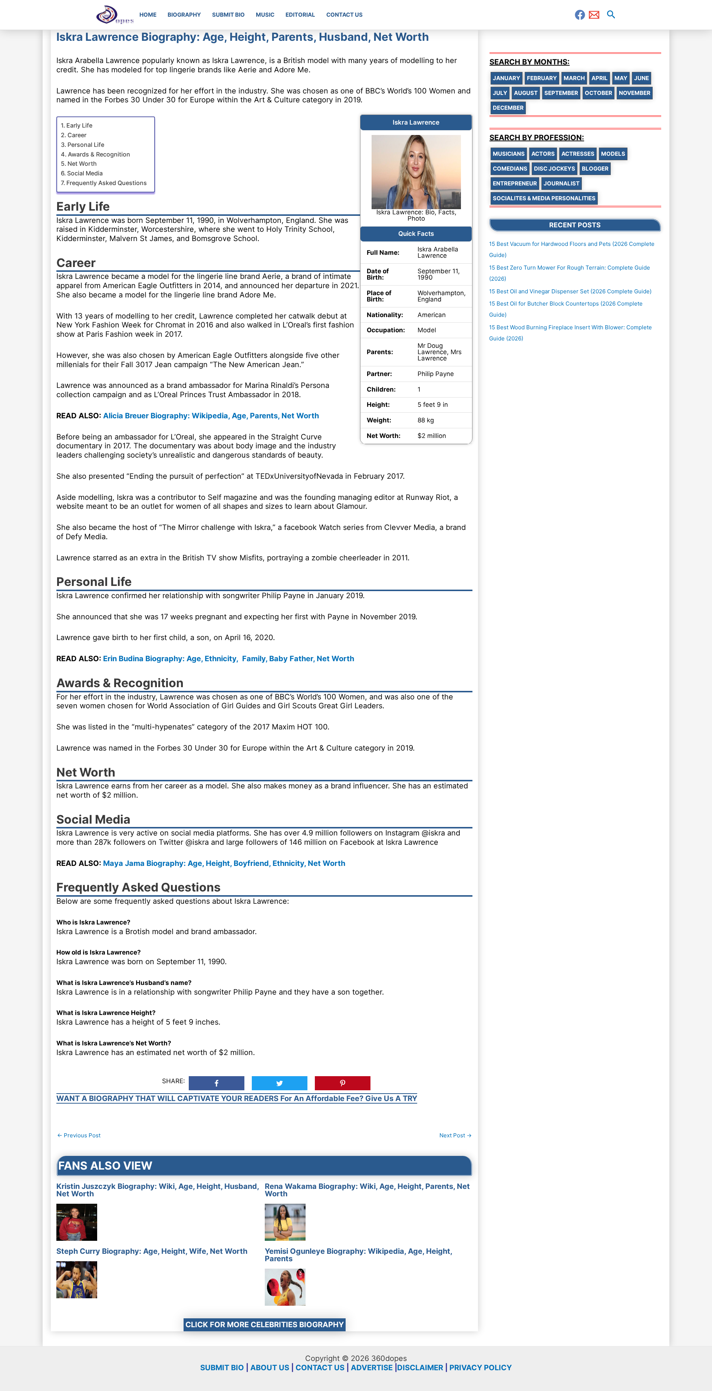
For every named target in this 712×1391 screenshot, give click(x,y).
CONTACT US (320, 1367)
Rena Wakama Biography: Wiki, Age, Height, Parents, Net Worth (367, 1190)
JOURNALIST (562, 183)
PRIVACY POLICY (480, 1367)
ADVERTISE (372, 1367)
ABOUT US (269, 1367)
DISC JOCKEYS (554, 168)
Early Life (79, 125)
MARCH (574, 78)
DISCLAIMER (420, 1367)
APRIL (599, 78)
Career (76, 135)
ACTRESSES (577, 153)
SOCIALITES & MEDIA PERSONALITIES (544, 198)
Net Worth (82, 163)
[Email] (594, 15)
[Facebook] (580, 15)
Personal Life (85, 144)
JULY (500, 92)
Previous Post (78, 1135)
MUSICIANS (509, 153)
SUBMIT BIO (222, 1367)
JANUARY (506, 78)
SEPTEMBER (561, 92)
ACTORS (543, 153)
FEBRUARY (542, 78)
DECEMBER (508, 107)
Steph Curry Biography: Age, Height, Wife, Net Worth (151, 1251)
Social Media (85, 173)
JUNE (641, 78)
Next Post (455, 1135)
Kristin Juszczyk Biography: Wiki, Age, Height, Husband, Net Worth (157, 1190)
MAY (620, 78)
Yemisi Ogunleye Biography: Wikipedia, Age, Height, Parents (358, 1255)
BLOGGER (595, 168)
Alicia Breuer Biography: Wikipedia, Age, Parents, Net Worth (211, 415)
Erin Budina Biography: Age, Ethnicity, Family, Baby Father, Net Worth (228, 658)
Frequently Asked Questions (106, 183)
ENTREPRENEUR (515, 183)
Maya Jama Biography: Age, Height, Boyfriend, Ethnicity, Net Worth (224, 863)
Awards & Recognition (99, 154)
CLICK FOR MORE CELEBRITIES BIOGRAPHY (264, 1324)
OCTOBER (598, 92)
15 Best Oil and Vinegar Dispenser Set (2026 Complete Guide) (570, 291)
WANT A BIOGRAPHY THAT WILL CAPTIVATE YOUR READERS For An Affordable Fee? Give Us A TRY (236, 1098)
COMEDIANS (510, 168)
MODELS (613, 153)
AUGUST (526, 92)
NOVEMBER (634, 92)
